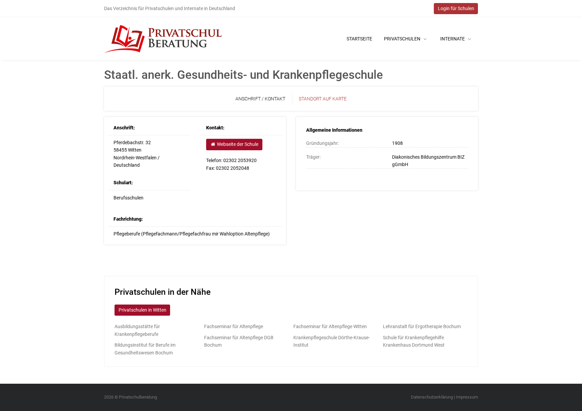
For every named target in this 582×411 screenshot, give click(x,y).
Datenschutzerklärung (432, 397)
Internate (453, 38)
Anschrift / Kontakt (260, 98)
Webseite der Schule (237, 144)
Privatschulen (402, 38)
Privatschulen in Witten (142, 310)
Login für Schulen (456, 8)
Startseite (359, 38)
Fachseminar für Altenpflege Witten (330, 326)
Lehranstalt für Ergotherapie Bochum (422, 326)
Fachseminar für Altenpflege (233, 326)
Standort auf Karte (323, 98)
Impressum (467, 397)
